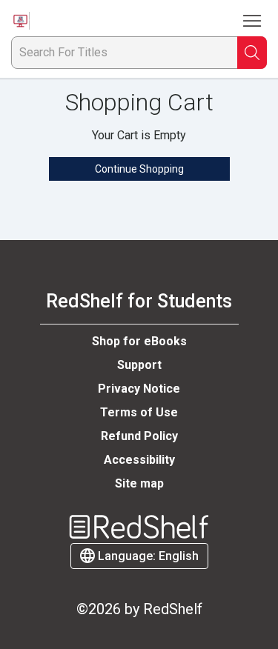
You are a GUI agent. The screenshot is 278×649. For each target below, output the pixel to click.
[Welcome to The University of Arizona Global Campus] (20, 21)
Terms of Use (139, 412)
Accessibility (139, 460)
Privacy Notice (139, 389)
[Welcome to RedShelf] (139, 526)
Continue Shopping (139, 169)
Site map (139, 483)
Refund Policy (139, 436)
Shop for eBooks (139, 341)
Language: (147, 556)
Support (139, 365)
